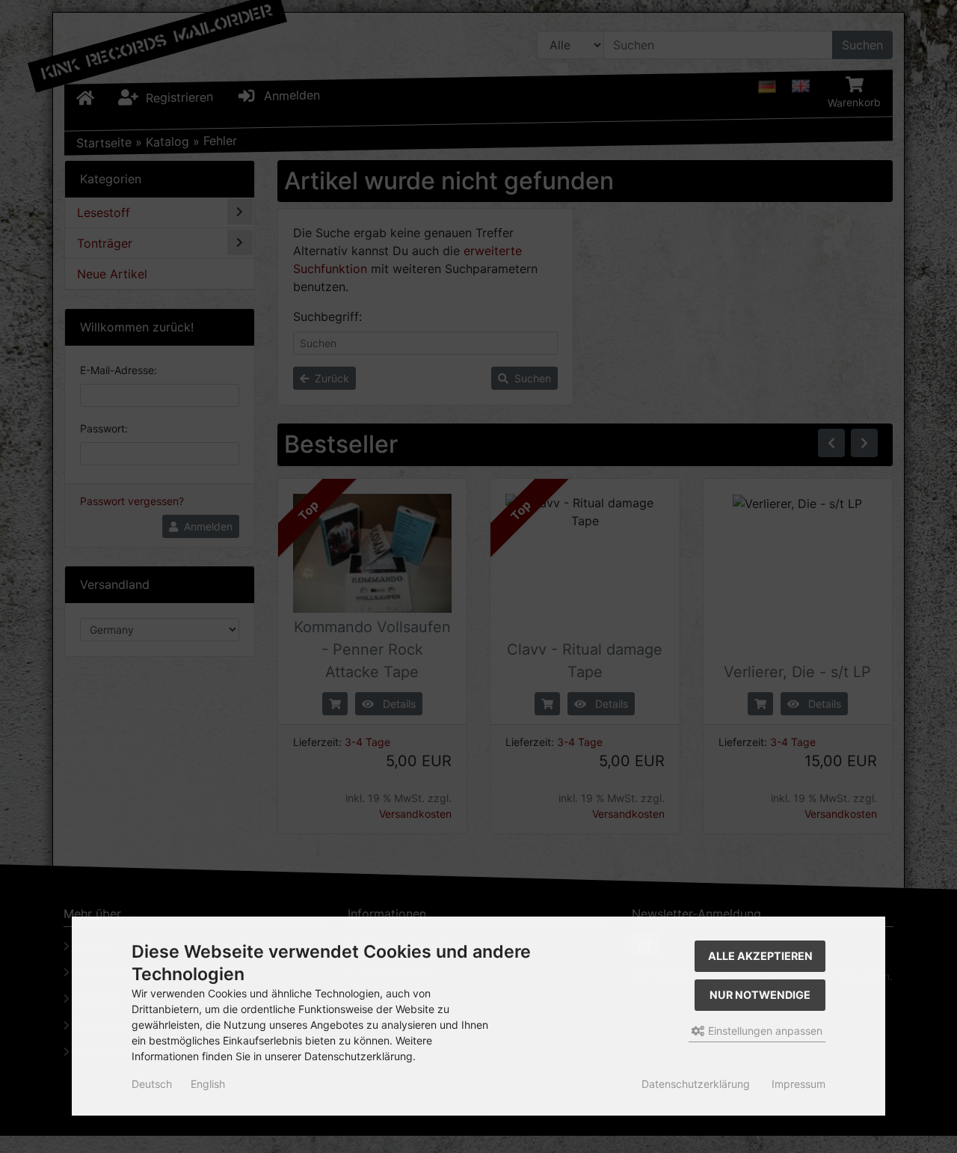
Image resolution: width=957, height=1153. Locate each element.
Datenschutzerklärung (695, 1083)
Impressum (798, 1083)
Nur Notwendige (760, 994)
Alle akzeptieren (760, 955)
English (208, 1083)
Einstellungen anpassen (763, 1030)
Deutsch (152, 1083)
